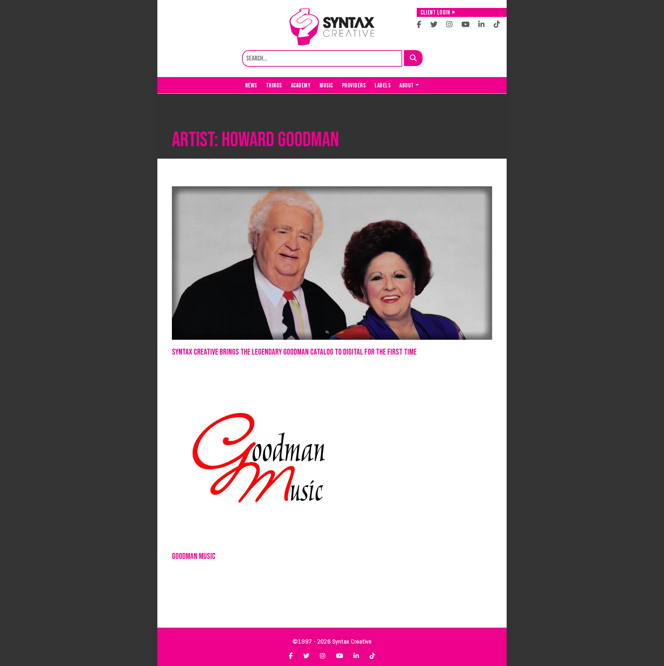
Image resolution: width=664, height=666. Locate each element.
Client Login (435, 12)
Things (274, 85)
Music (326, 85)
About (406, 85)
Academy (301, 85)
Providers (354, 85)
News (251, 85)
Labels (382, 85)
